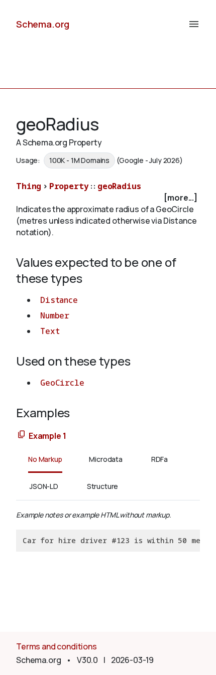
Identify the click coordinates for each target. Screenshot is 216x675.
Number (54, 315)
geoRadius (119, 186)
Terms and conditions (56, 646)
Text (49, 330)
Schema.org (42, 24)
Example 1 (47, 435)
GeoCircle (62, 382)
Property (69, 186)
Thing (28, 186)
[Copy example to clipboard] (21, 435)
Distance (59, 299)
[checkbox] (108, 198)
